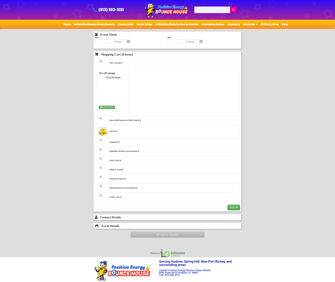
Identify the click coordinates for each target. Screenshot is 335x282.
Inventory (234, 24)
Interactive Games (213, 24)
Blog (284, 24)
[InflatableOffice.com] (172, 253)
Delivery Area (269, 24)
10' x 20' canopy (107, 73)
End (169, 38)
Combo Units (125, 24)
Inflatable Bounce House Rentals (94, 24)
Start (97, 38)
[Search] (233, 10)
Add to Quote (107, 107)
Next (233, 207)
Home (67, 24)
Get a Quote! (169, 234)
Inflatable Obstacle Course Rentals (177, 24)
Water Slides (144, 24)
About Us (249, 24)
